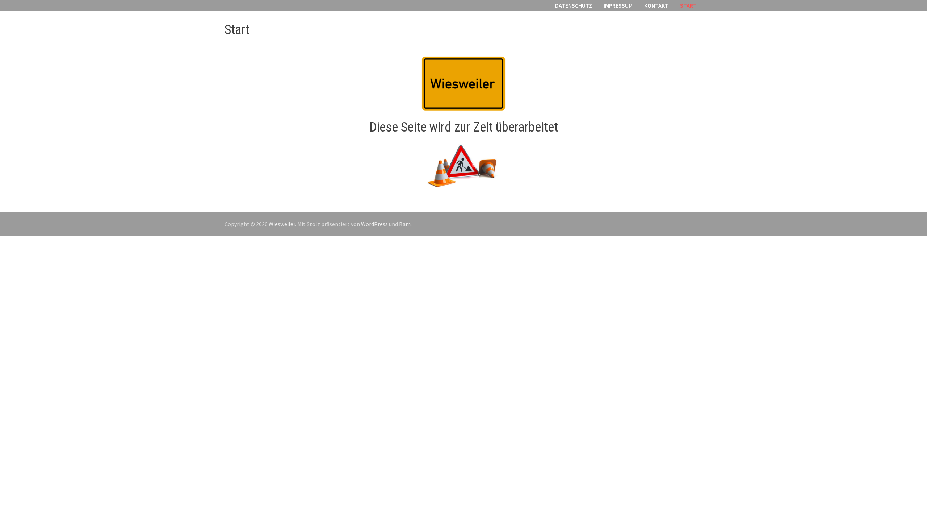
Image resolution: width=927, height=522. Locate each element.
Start (688, 5)
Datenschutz (573, 5)
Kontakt (656, 5)
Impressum (618, 5)
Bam (405, 224)
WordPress (374, 224)
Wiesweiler (282, 224)
